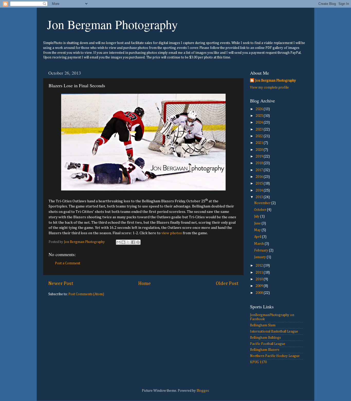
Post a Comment (67, 263)
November (262, 203)
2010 (260, 279)
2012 (260, 265)
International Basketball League (274, 331)
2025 (260, 116)
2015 (260, 183)
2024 (260, 122)
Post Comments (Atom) (86, 294)
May (258, 230)
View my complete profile (269, 87)
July (257, 216)
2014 (260, 190)
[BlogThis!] (123, 242)
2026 (260, 109)
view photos (171, 233)
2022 (260, 136)
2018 (260, 163)
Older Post (227, 283)
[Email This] (118, 242)
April (258, 237)
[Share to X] (128, 242)
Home (144, 283)
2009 (260, 286)
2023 (260, 129)
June (258, 223)
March (259, 244)
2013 (260, 197)
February (261, 250)
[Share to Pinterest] (138, 242)
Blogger (203, 391)
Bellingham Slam (262, 325)
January (260, 257)
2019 (260, 156)
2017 (260, 170)
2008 (260, 293)
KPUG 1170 (258, 362)
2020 (260, 150)
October (260, 210)
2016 (260, 177)
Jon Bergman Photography (112, 24)
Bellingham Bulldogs (265, 337)
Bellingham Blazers (264, 350)
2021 (260, 143)
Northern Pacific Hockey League (275, 356)
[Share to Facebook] (133, 242)
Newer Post (60, 283)
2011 (260, 272)
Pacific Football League (267, 344)
